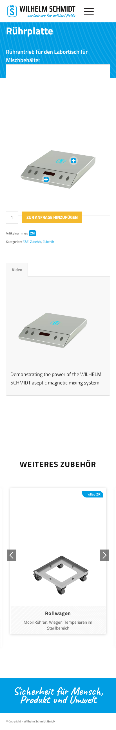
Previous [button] (11, 555)
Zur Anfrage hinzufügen (52, 217)
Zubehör (48, 241)
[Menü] (86, 11)
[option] (58, 561)
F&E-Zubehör (32, 241)
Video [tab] (17, 269)
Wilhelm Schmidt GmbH (39, 721)
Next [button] (104, 555)
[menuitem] (86, 11)
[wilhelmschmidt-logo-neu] (41, 11)
